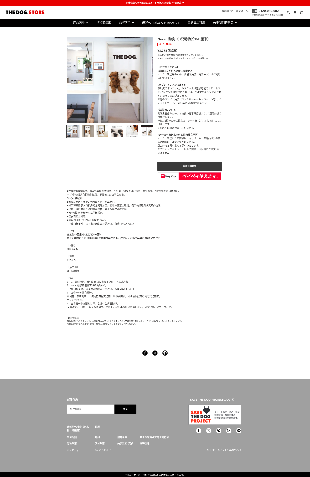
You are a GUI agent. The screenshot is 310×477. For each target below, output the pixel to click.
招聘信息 (145, 443)
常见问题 (72, 437)
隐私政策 (72, 443)
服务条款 (122, 437)
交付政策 (100, 443)
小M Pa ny (72, 450)
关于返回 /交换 (125, 443)
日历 (97, 426)
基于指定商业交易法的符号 (154, 437)
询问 (97, 437)
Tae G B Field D (103, 450)
